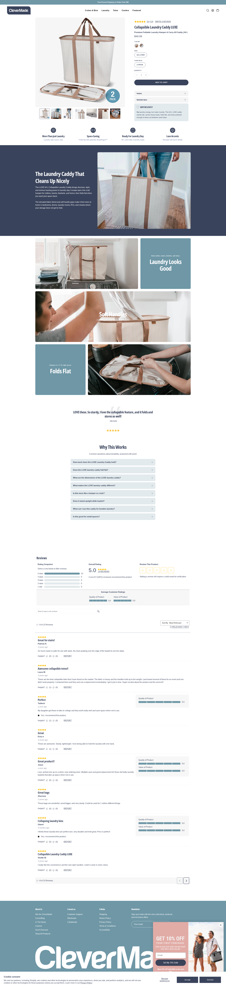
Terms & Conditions (107, 926)
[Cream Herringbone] (136, 45)
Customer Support (75, 914)
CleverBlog (40, 918)
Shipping (103, 914)
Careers (38, 926)
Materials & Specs (142, 100)
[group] (113, 2)
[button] (207, 10)
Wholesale (71, 918)
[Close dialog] (221, 925)
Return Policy (105, 918)
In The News (40, 922)
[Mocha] (141, 45)
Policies (102, 909)
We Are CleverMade (43, 914)
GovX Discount (41, 930)
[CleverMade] (19, 10)
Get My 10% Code (170, 962)
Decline (210, 980)
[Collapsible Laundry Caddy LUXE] (44, 113)
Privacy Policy (86, 983)
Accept (187, 980)
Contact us (71, 909)
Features (139, 93)
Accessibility (104, 930)
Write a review (163, 22)
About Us (38, 909)
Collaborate (72, 922)
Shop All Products (42, 934)
